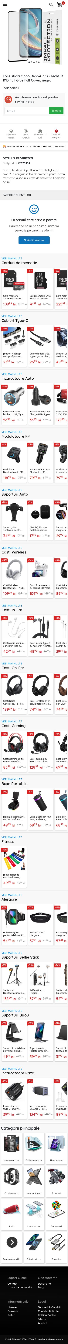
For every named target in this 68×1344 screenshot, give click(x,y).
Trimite (56, 110)
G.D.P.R (42, 1323)
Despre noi (44, 1283)
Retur (11, 1315)
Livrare (12, 1307)
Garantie (13, 1311)
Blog (41, 1287)
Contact (12, 1283)
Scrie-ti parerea (34, 240)
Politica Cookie (47, 1315)
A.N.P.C (42, 1319)
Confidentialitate (48, 1311)
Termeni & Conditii (49, 1307)
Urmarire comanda (20, 1287)
